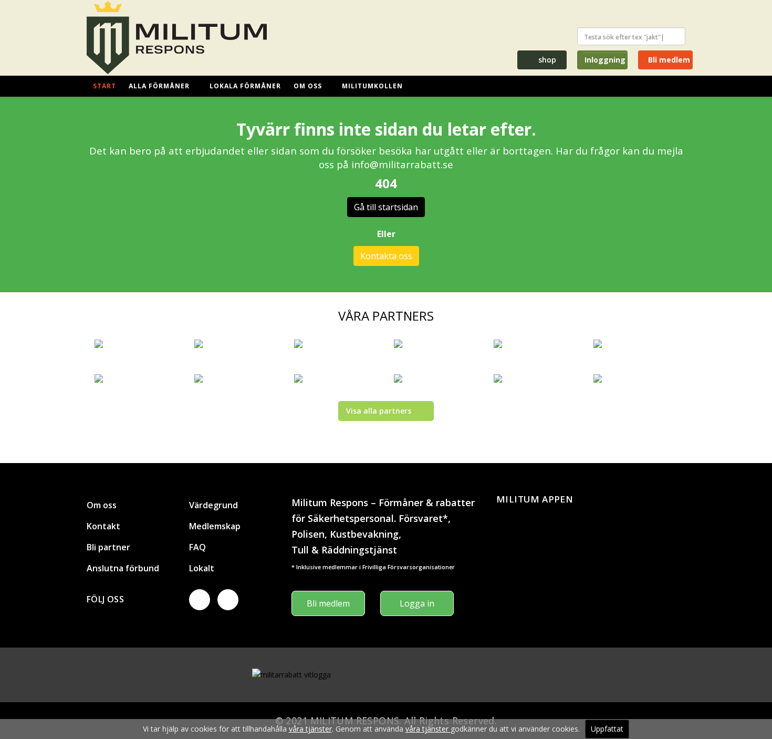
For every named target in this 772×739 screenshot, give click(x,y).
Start (104, 85)
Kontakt (103, 526)
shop (546, 60)
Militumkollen (372, 85)
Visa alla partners (378, 411)
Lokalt (201, 568)
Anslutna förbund (123, 568)
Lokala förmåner (245, 85)
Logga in (417, 603)
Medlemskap (215, 526)
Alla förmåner (159, 85)
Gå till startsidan (386, 207)
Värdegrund (213, 505)
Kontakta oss (386, 256)
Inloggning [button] (605, 60)
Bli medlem (668, 60)
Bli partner (108, 547)
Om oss (308, 85)
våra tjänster (310, 729)
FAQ (197, 547)
